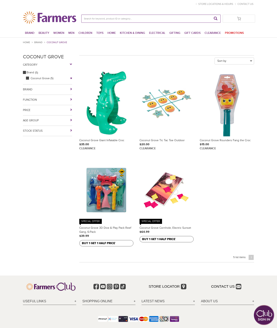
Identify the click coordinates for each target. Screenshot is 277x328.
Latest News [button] (153, 301)
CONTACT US (245, 4)
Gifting (174, 33)
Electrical (157, 33)
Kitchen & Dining (132, 33)
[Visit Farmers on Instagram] (109, 286)
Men (71, 33)
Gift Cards (192, 33)
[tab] (49, 301)
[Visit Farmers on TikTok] (123, 286)
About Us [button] (209, 301)
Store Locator (164, 286)
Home (111, 33)
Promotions (234, 33)
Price (26, 110)
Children (85, 33)
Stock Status (33, 130)
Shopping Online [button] (97, 301)
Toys (99, 33)
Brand (29, 33)
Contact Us (223, 286)
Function (30, 99)
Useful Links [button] (34, 301)
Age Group (31, 120)
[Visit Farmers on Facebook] (96, 286)
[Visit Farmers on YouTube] (103, 286)
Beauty (44, 33)
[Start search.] (215, 19)
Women (58, 33)
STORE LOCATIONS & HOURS (216, 4)
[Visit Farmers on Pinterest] (116, 286)
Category (30, 64)
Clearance (213, 33)
